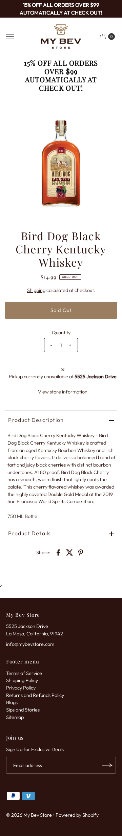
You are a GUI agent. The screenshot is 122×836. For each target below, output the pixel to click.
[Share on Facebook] (58, 552)
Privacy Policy (21, 688)
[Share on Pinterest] (81, 552)
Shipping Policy (22, 680)
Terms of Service (24, 673)
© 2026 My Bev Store (29, 815)
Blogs (12, 702)
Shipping (36, 290)
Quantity (61, 333)
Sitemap (15, 717)
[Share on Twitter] (69, 552)
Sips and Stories (23, 710)
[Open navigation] (10, 36)
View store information (62, 392)
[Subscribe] (107, 765)
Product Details (29, 533)
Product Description (36, 419)
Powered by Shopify (77, 815)
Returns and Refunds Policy (35, 695)
